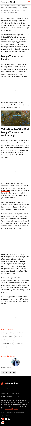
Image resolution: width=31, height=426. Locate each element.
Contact (17, 396)
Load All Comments (9, 372)
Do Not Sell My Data (11, 409)
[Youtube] (9, 419)
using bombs (5, 190)
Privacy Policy (4, 393)
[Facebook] (6, 419)
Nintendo (17, 336)
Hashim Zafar (6, 368)
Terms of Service (7, 396)
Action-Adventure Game (9, 340)
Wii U (4, 347)
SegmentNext (8, 2)
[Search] (25, 2)
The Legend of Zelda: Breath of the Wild (13, 333)
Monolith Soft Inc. (7, 336)
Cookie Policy (15, 393)
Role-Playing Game (8, 343)
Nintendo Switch (21, 343)
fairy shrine (8, 67)
